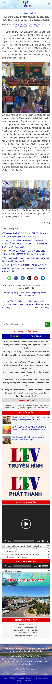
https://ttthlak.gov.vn (29, 669)
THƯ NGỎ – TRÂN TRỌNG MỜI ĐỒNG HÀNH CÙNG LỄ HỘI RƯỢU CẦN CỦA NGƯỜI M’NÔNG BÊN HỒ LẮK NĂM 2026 (25, 243)
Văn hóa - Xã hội (29, 13)
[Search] (49, 4)
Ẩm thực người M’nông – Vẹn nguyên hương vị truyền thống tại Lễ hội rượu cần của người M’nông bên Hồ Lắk (26, 365)
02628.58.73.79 (20, 661)
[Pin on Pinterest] (36, 278)
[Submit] (47, 324)
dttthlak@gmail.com (26, 664)
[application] (26, 524)
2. (20, 549)
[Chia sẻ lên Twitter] (23, 278)
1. (21, 546)
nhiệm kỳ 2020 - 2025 (26, 295)
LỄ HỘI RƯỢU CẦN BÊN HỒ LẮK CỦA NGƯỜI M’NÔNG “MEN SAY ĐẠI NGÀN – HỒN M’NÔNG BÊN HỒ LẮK (24, 268)
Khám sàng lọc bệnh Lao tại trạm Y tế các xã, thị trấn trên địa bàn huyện (38, 304)
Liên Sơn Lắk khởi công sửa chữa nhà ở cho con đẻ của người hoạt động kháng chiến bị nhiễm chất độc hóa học (26, 382)
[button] (26, 524)
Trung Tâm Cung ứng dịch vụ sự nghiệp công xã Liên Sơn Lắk (32, 25)
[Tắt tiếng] (42, 541)
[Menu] (4, 4)
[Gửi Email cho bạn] (29, 278)
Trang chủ (6, 285)
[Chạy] (5, 541)
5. (14, 557)
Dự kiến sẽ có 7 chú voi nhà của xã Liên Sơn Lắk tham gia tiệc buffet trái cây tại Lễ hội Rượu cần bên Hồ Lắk (26, 344)
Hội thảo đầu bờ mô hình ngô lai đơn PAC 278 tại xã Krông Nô (13, 304)
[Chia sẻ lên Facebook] (16, 278)
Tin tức (19, 13)
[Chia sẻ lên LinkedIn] (43, 278)
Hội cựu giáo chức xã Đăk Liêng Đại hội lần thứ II (29, 293)
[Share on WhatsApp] (9, 278)
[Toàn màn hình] (46, 541)
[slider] (45, 565)
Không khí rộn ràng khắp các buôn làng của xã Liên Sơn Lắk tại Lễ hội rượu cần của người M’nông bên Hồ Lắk (26, 355)
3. (9, 552)
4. (20, 554)
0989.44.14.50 (33, 661)
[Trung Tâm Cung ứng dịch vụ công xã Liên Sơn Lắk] (26, 4)
